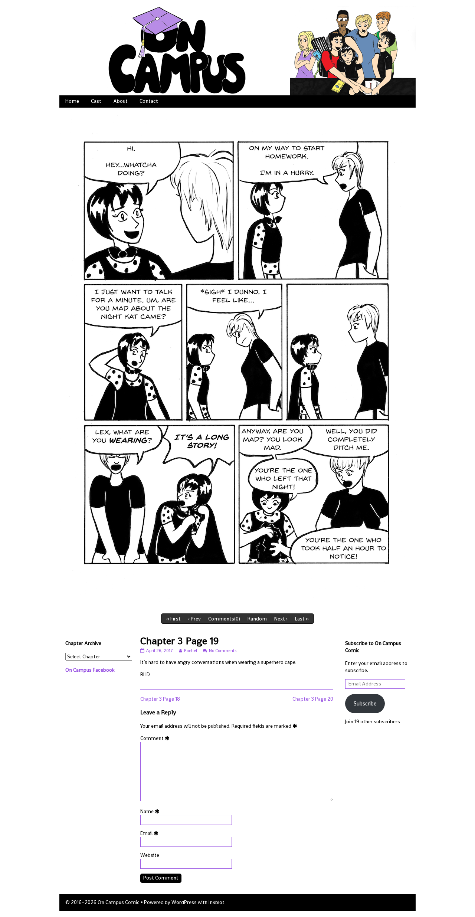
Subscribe (365, 703)
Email (150, 833)
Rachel (190, 650)
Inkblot (217, 902)
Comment (156, 738)
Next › (281, 619)
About (120, 101)
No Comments (222, 650)
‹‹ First (173, 619)
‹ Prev (194, 619)
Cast (96, 101)
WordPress (184, 902)
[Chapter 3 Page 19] (237, 359)
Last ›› (302, 619)
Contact (149, 101)
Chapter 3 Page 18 (160, 699)
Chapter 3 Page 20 (312, 699)
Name (151, 811)
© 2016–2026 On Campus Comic (102, 902)
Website (149, 855)
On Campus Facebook (90, 670)
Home (72, 101)
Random (257, 619)
